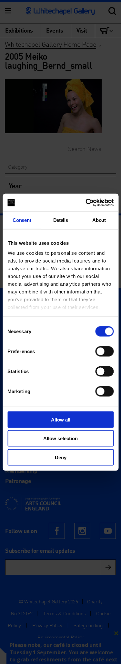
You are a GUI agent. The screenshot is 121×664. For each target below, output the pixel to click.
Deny (60, 457)
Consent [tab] (22, 220)
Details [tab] (60, 220)
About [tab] (99, 220)
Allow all (60, 419)
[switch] (104, 351)
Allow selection (60, 438)
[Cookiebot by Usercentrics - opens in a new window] (86, 202)
